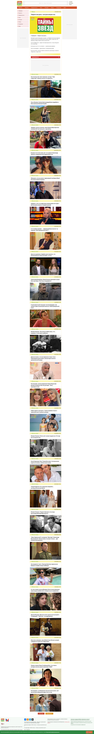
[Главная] (2, 720)
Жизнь (52, 7)
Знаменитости (34, 7)
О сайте (70, 1)
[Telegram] (30, 719)
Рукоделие (58, 7)
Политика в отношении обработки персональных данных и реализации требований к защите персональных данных (80, 719)
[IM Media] (7, 720)
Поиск (70, 4)
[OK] (28, 719)
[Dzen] (33, 719)
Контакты (71, 3)
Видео (34, 11)
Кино (41, 7)
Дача (65, 7)
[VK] (25, 719)
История (46, 7)
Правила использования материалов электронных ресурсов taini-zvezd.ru (81, 723)
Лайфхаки (20, 7)
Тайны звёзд (19, 3)
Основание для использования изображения (78, 724)
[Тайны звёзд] (31, 11)
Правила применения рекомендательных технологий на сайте (81, 721)
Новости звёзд (35, 74)
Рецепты (27, 7)
